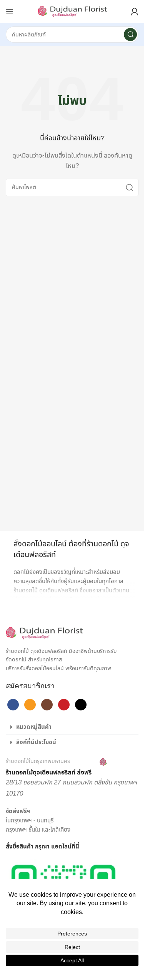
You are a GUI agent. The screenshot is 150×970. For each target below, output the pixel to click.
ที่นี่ (75, 846)
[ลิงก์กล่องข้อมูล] (56, 767)
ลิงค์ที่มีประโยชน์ (36, 742)
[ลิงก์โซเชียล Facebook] (13, 704)
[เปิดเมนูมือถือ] (9, 11)
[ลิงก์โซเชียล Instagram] (47, 704)
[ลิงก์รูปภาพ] (44, 633)
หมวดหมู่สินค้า (34, 727)
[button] (72, 727)
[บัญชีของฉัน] (134, 11)
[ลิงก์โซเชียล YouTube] (64, 704)
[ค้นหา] (130, 34)
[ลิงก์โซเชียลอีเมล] (30, 704)
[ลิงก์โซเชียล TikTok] (81, 704)
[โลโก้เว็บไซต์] (72, 11)
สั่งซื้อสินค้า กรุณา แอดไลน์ (39, 846)
